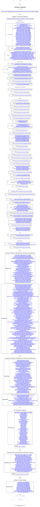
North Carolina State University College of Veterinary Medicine (23, 36)
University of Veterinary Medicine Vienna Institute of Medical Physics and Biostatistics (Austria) (23, 343)
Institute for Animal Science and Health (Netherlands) (23, 304)
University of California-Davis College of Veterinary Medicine (23, 27)
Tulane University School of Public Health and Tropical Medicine (23, 490)
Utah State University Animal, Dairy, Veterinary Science (23, 281)
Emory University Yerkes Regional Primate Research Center (23, 365)
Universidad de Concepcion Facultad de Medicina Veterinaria (22, 75)
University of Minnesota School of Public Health (23, 486)
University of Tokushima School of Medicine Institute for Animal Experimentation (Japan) (23, 403)
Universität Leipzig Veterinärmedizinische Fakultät (23, 126)
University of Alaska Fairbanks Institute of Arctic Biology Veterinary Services (23, 257)
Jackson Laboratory (23, 372)
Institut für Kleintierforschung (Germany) (22, 299)
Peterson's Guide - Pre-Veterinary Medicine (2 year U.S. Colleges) (23, 412)
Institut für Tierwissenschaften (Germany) (23, 300)
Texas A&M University (23, 440)
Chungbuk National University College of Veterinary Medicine (23, 219)
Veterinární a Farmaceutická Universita (23, 109)
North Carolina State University (23, 433)
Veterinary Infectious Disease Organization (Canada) (23, 347)
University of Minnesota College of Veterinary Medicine (23, 34)
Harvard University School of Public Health (23, 484)
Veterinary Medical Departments (8, 11)
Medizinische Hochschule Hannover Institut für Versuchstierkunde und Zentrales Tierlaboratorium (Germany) (23, 400)
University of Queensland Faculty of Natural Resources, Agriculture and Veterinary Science (23, 244)
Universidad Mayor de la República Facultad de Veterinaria (23, 81)
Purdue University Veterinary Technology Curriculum (23, 466)
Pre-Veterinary (26, 11)
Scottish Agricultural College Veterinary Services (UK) (23, 336)
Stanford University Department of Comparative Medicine (23, 384)
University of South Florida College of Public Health (23, 489)
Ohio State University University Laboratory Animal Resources (23, 378)
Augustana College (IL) (23, 418)
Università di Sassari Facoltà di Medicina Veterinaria (22, 140)
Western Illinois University (23, 442)
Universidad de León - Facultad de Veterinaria (22, 167)
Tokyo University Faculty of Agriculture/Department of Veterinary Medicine (22, 209)
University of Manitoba (23, 428)
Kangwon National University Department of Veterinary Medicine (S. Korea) (23, 311)
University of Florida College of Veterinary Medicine (23, 29)
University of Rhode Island (23, 436)
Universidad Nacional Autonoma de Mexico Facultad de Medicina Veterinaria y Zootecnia (22, 58)
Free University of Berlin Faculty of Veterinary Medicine (22, 124)
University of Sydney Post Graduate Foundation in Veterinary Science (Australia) (23, 338)
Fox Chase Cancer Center (22, 367)
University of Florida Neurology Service (23, 267)
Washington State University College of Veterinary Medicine (23, 44)
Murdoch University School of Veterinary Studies (22, 243)
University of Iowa (23, 426)
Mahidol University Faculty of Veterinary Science (22, 230)
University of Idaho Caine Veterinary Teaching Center (23, 269)
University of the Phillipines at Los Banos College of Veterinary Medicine (23, 216)
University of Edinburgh (22, 446)
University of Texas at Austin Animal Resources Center (23, 385)
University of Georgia (23, 424)
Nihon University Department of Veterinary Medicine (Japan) (23, 326)
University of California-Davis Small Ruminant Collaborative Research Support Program (23, 261)
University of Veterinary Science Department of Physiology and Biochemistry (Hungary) (23, 344)
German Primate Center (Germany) (23, 397)
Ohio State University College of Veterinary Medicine (23, 37)
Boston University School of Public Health (23, 482)
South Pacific (31, 18)
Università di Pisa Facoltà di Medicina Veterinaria (22, 139)
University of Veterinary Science (22, 130)
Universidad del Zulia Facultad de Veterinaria (23, 84)
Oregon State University (23, 434)
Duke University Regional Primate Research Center (23, 364)
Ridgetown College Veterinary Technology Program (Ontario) (23, 467)
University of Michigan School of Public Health (23, 485)
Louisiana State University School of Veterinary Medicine (23, 33)
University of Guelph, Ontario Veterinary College (22, 47)
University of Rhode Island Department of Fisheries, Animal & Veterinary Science (23, 280)
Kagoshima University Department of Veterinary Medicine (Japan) (23, 310)
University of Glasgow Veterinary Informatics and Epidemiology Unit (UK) (23, 294)
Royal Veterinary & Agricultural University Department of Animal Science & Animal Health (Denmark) (23, 331)
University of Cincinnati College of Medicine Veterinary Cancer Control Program (23, 362)
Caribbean (17, 18)
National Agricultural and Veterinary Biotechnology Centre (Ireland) (23, 322)
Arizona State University (23, 416)
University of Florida (23, 422)
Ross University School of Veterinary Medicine (22, 92)
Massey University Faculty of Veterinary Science (23, 247)
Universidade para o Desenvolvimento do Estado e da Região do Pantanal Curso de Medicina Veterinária (22, 67)
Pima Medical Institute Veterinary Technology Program (23, 465)
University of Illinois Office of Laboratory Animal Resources (23, 369)
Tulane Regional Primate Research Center (23, 388)
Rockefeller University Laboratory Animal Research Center (23, 381)
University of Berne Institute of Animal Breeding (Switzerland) (23, 285)
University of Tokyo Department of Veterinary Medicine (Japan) (22, 341)
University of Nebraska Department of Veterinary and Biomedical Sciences (23, 274)
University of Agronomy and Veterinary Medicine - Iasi (22, 160)
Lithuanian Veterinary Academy (23, 146)
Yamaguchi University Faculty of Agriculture (22, 210)
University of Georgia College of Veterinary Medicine (23, 30)
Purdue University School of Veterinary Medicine (23, 40)
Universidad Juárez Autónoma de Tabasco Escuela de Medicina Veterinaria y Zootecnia (22, 57)
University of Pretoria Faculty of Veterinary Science (23, 235)
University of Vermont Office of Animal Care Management (23, 389)
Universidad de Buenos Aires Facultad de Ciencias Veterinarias (23, 63)
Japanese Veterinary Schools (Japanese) (22, 205)
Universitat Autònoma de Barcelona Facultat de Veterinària (22, 166)
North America (9, 18)
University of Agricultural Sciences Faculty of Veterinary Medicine (22, 172)
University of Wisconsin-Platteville (23, 443)
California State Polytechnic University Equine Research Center (22, 262)
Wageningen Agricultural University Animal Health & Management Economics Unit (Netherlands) (23, 349)
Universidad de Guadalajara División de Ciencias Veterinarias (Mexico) (23, 295)
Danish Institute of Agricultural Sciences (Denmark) (23, 288)
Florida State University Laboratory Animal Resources (23, 366)
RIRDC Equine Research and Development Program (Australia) (23, 335)
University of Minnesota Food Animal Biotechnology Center (23, 273)
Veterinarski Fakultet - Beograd (23, 186)
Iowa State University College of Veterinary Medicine (23, 31)
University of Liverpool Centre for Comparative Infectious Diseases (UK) (23, 316)
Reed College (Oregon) (23, 435)
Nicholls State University (23, 432)
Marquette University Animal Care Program (23, 373)
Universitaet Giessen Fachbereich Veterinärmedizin (23, 125)
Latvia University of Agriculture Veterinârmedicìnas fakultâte (22, 143)
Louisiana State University (23, 427)
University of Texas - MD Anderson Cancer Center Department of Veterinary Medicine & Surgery (23, 386)
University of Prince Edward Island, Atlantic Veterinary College (22, 48)
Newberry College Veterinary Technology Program (23, 463)
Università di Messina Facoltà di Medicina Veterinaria (22, 136)
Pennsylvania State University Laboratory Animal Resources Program (23, 380)
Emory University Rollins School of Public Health (23, 483)
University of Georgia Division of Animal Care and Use (23, 268)
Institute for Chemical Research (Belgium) (23, 305)
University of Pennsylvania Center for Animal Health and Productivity (23, 276)
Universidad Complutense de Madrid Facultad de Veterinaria (22, 168)
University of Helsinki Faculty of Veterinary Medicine (23, 118)
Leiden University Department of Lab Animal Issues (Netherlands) (23, 313)
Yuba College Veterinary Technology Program (23, 471)
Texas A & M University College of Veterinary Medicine (23, 41)
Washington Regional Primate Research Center (23, 391)
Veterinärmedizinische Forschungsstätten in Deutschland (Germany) (23, 345)
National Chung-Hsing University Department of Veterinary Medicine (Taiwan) (22, 323)
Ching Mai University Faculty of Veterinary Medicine (23, 227)
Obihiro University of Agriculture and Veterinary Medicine (22, 208)
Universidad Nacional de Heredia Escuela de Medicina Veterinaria (23, 89)
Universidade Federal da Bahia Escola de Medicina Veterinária (22, 68)
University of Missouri (23, 431)
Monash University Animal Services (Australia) (23, 401)
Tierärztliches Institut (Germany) (23, 339)
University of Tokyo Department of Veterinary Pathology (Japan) (23, 342)
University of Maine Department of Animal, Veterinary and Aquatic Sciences (23, 272)
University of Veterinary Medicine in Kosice (23, 163)
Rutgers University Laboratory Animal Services (23, 382)
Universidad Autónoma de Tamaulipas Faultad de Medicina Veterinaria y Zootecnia (22, 55)
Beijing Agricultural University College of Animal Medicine (22, 199)
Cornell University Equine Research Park (22, 264)
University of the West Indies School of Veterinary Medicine (23, 95)
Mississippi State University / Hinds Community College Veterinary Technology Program (23, 462)
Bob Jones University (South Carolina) (23, 419)
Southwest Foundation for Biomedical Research (23, 383)
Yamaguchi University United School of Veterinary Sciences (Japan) (23, 351)
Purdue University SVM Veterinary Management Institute (23, 279)
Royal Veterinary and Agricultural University (23, 112)
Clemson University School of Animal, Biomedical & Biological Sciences (23, 263)
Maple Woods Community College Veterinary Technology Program (23, 460)
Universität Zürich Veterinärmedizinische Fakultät (23, 175)
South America (13, 18)
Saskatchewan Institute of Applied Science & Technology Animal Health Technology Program (23, 468)
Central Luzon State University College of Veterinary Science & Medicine (23, 215)
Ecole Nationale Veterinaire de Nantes (22, 121)
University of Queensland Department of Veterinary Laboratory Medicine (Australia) (23, 333)
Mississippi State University (23, 430)
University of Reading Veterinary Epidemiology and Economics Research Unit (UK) (23, 334)
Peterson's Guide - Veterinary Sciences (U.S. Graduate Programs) (23, 256)
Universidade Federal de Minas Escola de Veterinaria (22, 69)
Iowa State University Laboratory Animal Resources (23, 371)
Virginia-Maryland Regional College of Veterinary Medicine (23, 43)
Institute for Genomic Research (23, 370)
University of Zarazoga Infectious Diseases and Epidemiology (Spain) (23, 352)
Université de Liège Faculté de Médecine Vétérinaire (22, 103)
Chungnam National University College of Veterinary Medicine (23, 220)
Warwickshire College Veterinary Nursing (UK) (21, 474)
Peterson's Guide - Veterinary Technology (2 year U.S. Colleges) (23, 454)
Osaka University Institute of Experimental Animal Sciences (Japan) (23, 402)
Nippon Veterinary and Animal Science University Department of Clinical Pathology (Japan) (23, 327)
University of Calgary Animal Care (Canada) (23, 396)
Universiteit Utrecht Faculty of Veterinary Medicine (23, 149)
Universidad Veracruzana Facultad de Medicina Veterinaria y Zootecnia (22, 59)
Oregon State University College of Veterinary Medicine (23, 38)
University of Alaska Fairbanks (23, 414)
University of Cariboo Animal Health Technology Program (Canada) (23, 469)
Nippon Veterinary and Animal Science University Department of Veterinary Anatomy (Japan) (22, 328)
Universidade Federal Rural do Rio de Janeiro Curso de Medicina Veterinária (22, 71)
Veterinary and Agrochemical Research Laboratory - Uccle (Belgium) (23, 346)
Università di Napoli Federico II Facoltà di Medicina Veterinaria (22, 137)
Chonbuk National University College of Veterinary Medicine (23, 218)
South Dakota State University (23, 438)
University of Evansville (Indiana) (23, 421)
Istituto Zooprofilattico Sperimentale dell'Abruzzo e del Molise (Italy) (23, 308)
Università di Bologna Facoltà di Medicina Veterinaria (22, 135)
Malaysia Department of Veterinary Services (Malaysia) (23, 318)
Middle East (23, 18)
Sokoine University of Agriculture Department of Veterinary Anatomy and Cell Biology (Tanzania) (23, 337)
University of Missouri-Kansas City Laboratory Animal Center (23, 376)
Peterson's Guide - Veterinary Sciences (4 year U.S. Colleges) (23, 255)
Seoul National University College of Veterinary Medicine (23, 222)
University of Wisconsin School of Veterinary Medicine (23, 45)
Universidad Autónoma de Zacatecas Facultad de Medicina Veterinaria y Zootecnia (22, 56)
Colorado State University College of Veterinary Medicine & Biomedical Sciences (23, 28)
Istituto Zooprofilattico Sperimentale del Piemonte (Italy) (22, 309)
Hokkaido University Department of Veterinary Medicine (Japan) (23, 297)
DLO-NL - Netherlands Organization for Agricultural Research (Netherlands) (23, 289)
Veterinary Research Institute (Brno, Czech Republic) (23, 348)
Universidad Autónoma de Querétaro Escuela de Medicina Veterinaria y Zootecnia (22, 54)
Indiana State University (23, 425)
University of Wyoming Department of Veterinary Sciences (23, 282)
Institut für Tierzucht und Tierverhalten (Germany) (23, 301)
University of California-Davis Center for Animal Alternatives (23, 260)
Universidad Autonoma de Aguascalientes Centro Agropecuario (22, 51)
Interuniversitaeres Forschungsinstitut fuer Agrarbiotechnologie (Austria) (23, 307)
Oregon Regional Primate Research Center (23, 379)
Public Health (36, 11)
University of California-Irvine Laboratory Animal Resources (23, 361)
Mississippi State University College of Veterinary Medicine (23, 35)
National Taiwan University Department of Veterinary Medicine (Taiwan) (23, 325)
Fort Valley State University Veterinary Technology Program (23, 459)
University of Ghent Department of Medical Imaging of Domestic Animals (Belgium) (23, 293)
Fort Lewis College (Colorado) (23, 423)
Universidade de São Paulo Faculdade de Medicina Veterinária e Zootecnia (22, 72)
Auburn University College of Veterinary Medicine (23, 26)
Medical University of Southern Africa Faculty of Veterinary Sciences (23, 234)
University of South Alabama (23, 437)
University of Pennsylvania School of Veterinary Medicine (23, 39)
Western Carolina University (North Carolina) (23, 441)
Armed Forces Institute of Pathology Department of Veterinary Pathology (21, 258)
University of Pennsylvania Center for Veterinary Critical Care (23, 277)
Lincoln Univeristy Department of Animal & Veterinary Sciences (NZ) (23, 314)
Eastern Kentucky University (23, 420)
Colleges (3, 11)
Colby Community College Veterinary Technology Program (23, 457)
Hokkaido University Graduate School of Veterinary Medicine (22, 206)
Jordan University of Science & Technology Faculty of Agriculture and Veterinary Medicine (22, 194)
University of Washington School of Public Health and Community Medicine (23, 491)
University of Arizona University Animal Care (23, 360)
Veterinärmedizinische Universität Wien (22, 100)
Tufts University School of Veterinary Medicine (23, 42)
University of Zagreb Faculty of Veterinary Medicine (22, 106)
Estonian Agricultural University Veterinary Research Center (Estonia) (23, 291)
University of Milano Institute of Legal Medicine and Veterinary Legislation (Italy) (23, 319)
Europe (20, 18)
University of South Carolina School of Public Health (23, 488)
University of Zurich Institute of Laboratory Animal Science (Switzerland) (23, 404)
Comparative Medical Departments (18, 11)
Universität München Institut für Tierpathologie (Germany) (23, 321)
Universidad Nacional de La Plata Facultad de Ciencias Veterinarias (23, 64)
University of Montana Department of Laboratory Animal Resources (23, 377)
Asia (26, 18)
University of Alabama (23, 413)
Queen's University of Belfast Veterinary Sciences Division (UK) (23, 332)
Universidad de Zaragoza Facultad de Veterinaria (22, 169)
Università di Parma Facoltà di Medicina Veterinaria (22, 138)
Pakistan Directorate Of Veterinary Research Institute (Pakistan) (22, 329)
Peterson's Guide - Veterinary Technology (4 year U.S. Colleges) (23, 455)
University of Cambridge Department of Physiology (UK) (22, 287)
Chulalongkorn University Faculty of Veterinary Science (22, 228)
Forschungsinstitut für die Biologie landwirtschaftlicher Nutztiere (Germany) (23, 292)
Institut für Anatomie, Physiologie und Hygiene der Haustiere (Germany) (23, 298)
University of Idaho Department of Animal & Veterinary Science (22, 270)
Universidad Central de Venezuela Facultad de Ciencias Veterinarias (23, 83)
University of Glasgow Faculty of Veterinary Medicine (24, 182)
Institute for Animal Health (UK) (23, 302)
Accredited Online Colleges (23, 24)
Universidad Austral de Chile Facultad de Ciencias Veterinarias (22, 74)
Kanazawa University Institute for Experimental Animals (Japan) (23, 398)
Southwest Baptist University (23, 439)
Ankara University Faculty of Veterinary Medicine (22, 178)
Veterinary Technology (31, 11)
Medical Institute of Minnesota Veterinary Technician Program (23, 461)
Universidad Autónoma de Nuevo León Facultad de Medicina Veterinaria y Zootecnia (22, 53)
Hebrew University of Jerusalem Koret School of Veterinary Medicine (22, 191)
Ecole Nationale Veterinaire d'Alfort (22, 120)
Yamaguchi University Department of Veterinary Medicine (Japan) (23, 350)
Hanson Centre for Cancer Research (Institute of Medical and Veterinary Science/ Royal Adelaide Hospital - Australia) (23, 296)
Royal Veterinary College (24, 183)
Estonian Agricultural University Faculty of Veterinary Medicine (22, 115)
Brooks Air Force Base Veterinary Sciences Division (23, 259)
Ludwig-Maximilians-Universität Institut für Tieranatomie (23, 317)
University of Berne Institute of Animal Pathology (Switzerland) (23, 286)
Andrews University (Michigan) (23, 415)
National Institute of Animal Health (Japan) (23, 324)
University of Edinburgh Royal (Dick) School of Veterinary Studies (24, 181)
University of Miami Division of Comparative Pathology (23, 374)
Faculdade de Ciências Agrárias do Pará (22, 66)
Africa (28, 18)
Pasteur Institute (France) (23, 330)
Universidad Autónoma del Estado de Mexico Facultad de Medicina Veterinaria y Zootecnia (22, 52)
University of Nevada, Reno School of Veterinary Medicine (23, 275)
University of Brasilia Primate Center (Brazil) (23, 395)
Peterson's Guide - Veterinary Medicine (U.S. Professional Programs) (23, 25)
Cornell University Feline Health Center (23, 265)
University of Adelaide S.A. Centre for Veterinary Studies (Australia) (23, 284)
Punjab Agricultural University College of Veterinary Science (22, 202)
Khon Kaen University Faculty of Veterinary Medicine (23, 229)
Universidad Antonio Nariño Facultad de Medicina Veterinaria (22, 78)
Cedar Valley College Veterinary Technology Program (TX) (23, 456)
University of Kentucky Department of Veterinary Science (23, 271)
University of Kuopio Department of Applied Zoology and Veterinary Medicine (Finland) (23, 312)
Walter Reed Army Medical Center (23, 390)
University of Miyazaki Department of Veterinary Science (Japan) (23, 320)
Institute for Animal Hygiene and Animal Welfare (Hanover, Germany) (23, 303)
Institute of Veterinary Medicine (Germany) (23, 306)
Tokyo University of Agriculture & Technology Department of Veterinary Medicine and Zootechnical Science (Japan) (22, 340)
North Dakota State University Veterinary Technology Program (23, 464)
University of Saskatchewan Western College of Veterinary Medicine (23, 49)
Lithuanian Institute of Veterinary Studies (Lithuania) (23, 315)
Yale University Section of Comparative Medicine (22, 392)
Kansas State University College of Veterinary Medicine (23, 32)
